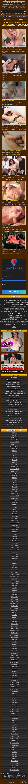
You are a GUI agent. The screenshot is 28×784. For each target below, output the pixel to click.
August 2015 (14, 664)
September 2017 (14, 608)
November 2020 (14, 523)
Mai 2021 (14, 509)
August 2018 (14, 583)
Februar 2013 (14, 731)
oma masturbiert (13, 319)
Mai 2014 (14, 698)
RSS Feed (14, 13)
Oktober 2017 (14, 606)
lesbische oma (6, 315)
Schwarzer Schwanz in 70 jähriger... (12, 73)
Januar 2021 (14, 518)
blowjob (7, 154)
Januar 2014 (14, 707)
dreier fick (7, 179)
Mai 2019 (14, 563)
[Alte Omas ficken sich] (13, 90)
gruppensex (11, 311)
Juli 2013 (14, 720)
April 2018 (14, 592)
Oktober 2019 (14, 552)
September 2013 (14, 716)
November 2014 (14, 684)
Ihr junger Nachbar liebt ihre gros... (11, 200)
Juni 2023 (14, 453)
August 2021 (14, 502)
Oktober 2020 (14, 525)
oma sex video (16, 51)
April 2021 (14, 511)
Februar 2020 (14, 543)
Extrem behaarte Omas (13, 389)
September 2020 (14, 527)
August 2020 (14, 529)
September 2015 (14, 662)
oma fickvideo (15, 253)
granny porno (8, 51)
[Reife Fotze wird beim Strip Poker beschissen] (13, 165)
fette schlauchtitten (6, 306)
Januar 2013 (14, 734)
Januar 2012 (14, 761)
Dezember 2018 (14, 574)
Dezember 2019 (14, 547)
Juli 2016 (14, 639)
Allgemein (14, 377)
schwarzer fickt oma (16, 322)
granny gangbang (14, 308)
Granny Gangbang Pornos (13, 400)
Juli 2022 (14, 478)
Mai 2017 (14, 617)
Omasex (21, 229)
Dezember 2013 (14, 709)
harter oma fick (16, 129)
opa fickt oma (20, 321)
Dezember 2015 (14, 655)
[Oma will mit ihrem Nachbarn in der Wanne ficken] (13, 140)
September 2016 (14, 635)
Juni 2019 (14, 561)
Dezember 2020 (14, 520)
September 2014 (14, 689)
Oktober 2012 (14, 740)
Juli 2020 (14, 532)
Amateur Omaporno (13, 380)
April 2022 (14, 484)
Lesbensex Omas (13, 409)
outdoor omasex (13, 418)
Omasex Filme (7, 16)
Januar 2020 (14, 545)
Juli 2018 (14, 585)
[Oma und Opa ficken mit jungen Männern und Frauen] (13, 215)
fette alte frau (15, 304)
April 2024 (14, 435)
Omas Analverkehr (13, 413)
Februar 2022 (14, 489)
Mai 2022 (14, 482)
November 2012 (14, 738)
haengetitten (24, 311)
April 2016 (14, 646)
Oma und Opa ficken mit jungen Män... (12, 225)
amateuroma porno (8, 302)
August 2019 (14, 556)
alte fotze (17, 300)
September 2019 (14, 554)
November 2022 (14, 469)
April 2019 (14, 565)
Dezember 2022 (14, 466)
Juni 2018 (14, 588)
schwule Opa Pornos (13, 422)
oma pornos (21, 319)
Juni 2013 (14, 722)
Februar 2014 (14, 704)
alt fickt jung (8, 229)
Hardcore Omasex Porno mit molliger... (12, 125)
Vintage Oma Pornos (13, 427)
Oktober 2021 (14, 498)
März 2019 (15, 567)
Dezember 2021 (14, 493)
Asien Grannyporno (13, 382)
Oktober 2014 (14, 686)
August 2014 (14, 691)
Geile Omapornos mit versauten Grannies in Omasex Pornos (14, 1)
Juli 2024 (14, 433)
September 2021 (14, 500)
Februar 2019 (14, 570)
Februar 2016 (14, 651)
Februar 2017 (14, 624)
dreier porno (9, 304)
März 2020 (15, 540)
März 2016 (15, 648)
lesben (22, 313)
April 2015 (14, 673)
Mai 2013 (14, 725)
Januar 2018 (14, 599)
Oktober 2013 (14, 713)
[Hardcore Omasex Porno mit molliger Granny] (13, 115)
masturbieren (14, 316)
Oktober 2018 (14, 579)
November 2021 (14, 496)
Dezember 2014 (14, 682)
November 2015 (14, 657)
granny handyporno (16, 309)
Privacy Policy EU (22, 782)
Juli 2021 (14, 505)
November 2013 (14, 711)
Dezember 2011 (14, 763)
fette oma (24, 304)
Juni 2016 (14, 642)
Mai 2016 (14, 644)
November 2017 (14, 603)
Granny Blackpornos (13, 395)
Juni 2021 (14, 507)
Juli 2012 (14, 747)
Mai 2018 (14, 590)
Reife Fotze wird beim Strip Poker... (11, 175)
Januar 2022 (14, 491)
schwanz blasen (8, 322)
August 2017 (14, 610)
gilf (8, 104)
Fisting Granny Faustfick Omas (14, 393)
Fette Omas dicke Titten (13, 391)
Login (3, 14)
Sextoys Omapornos (13, 424)
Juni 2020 (14, 534)
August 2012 (14, 745)
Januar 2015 (14, 680)
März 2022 (15, 487)
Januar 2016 (14, 653)
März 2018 (15, 594)
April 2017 (14, 619)
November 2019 (14, 549)
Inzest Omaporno (14, 406)
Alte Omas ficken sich (8, 100)
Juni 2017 (14, 615)
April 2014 (14, 700)
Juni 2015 (14, 669)
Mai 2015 (14, 671)
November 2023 (14, 442)
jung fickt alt (15, 204)
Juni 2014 (14, 695)
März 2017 (15, 621)
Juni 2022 (14, 480)
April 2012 (14, 754)
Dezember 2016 (14, 628)
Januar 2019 (14, 572)
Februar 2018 (14, 597)
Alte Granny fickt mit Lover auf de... (11, 249)
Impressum (11, 782)
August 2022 (14, 475)
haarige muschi (18, 311)
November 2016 (14, 630)
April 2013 (14, 727)
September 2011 (14, 770)
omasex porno (13, 321)
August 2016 (14, 637)
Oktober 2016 (14, 633)
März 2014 (15, 702)
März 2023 (15, 460)
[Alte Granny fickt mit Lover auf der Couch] (13, 240)
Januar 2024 (14, 439)
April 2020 (14, 538)
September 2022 (14, 473)
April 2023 (14, 457)
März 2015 (15, 675)
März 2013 (15, 729)
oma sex (20, 179)
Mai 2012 (14, 752)
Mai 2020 (14, 536)
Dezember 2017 (14, 601)
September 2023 (14, 446)
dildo (6, 104)
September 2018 (14, 581)
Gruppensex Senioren (13, 404)
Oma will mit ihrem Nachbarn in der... (12, 150)
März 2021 (15, 514)
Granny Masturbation (13, 402)
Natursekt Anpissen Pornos (13, 411)
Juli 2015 (14, 666)
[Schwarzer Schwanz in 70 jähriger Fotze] (13, 63)
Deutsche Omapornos (13, 386)
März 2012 (15, 756)
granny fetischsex (13, 398)
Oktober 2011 (14, 767)
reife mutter (23, 129)
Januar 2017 (14, 626)
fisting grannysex (18, 306)
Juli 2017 (14, 612)
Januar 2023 (14, 464)
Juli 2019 (14, 558)
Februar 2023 (14, 462)
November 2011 (14, 765)
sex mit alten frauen (15, 324)
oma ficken (15, 77)
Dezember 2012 (14, 736)
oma (20, 315)
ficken (12, 306)
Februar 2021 (14, 516)
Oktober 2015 (14, 660)
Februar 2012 (14, 758)
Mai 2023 (14, 455)
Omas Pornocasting (13, 415)
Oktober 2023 (14, 444)
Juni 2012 (14, 749)
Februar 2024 (14, 437)
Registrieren (7, 13)
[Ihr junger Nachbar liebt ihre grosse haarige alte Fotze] (13, 190)
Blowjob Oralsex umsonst (13, 384)
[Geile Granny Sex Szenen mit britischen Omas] (13, 38)
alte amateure (8, 300)
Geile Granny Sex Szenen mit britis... (12, 47)
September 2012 (14, 743)
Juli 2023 (14, 451)
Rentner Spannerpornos (13, 420)
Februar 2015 (14, 678)
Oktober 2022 (14, 471)
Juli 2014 (14, 693)
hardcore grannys (4, 313)
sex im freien (7, 324)
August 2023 (14, 448)
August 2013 (14, 718)
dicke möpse (20, 302)
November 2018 (14, 576)
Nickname (7, 276)
